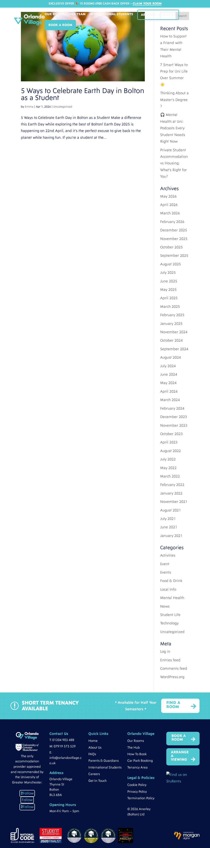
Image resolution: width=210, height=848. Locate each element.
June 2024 (168, 374)
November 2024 (173, 332)
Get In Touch (97, 781)
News (165, 606)
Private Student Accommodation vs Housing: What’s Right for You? (174, 163)
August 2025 (170, 264)
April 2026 (169, 205)
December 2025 (173, 230)
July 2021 (168, 519)
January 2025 (171, 324)
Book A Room (60, 25)
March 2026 (170, 213)
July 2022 (168, 459)
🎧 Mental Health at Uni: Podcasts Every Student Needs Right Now (172, 128)
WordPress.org (172, 677)
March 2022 (170, 476)
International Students (111, 14)
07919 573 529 (65, 746)
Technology (169, 623)
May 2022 (168, 468)
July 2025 (168, 273)
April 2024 (169, 391)
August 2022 (170, 451)
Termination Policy (140, 798)
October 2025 (171, 247)
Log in (165, 651)
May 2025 (168, 290)
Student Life (170, 615)
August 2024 (170, 357)
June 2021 (168, 527)
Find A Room (173, 704)
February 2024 (172, 408)
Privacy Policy (137, 791)
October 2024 (171, 340)
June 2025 (168, 281)
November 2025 (173, 239)
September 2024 (174, 349)
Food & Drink (171, 581)
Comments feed (173, 668)
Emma (29, 106)
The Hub (133, 747)
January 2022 (171, 493)
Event (164, 564)
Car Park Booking (140, 761)
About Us (95, 747)
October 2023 (171, 434)
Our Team (77, 14)
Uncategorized (62, 106)
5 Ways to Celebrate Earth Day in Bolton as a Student (82, 94)
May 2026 (168, 196)
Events (165, 572)
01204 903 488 (63, 740)
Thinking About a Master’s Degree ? (174, 100)
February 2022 (172, 485)
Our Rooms (55, 14)
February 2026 (172, 222)
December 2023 (173, 417)
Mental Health (172, 598)
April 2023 (169, 442)
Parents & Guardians (103, 761)
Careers (94, 774)
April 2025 (169, 298)
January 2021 (171, 536)
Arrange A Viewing (158, 14)
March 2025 (170, 307)
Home (93, 741)
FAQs (92, 754)
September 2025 (174, 255)
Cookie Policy (136, 785)
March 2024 (170, 400)
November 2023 (173, 425)
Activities (167, 555)
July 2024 (168, 366)
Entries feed (170, 660)
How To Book (137, 754)
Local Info (168, 589)
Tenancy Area (137, 767)
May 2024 (168, 383)
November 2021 (173, 502)
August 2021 (170, 510)
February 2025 (172, 315)
